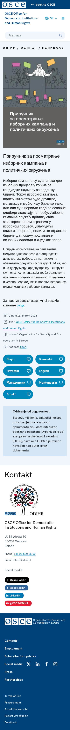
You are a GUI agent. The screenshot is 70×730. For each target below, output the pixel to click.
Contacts (11, 641)
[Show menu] (63, 18)
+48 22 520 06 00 (25, 554)
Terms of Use (13, 696)
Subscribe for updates (20, 656)
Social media (14, 664)
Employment (13, 648)
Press (9, 672)
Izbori (23, 347)
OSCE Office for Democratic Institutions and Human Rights (21, 18)
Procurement (13, 702)
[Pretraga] (61, 35)
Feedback (11, 722)
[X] (29, 664)
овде (20, 305)
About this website (16, 709)
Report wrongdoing (16, 716)
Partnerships (14, 680)
